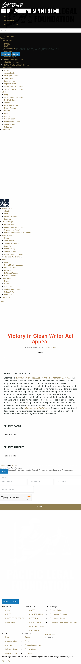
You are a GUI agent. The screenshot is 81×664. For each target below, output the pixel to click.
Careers (7, 116)
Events (6, 113)
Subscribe (8, 127)
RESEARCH (34, 618)
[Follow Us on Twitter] (50, 642)
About (6, 43)
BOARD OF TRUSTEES (14, 618)
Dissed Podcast (10, 108)
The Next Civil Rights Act (13, 89)
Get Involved (6, 110)
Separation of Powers (12, 62)
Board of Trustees (10, 49)
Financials (8, 51)
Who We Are (7, 40)
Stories (4, 92)
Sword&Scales (11, 641)
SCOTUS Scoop (10, 100)
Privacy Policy (7, 661)
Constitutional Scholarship (14, 86)
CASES (32, 610)
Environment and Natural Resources (17, 65)
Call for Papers (9, 119)
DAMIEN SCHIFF (50, 347)
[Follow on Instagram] (50, 647)
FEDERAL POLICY (36, 626)
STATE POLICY (35, 622)
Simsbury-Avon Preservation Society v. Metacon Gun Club (43, 377)
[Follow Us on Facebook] (50, 640)
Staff (6, 46)
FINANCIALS (10, 622)
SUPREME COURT (36, 630)
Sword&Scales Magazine (13, 97)
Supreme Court (10, 83)
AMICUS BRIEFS (36, 614)
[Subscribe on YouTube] (50, 645)
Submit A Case (10, 124)
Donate (2, 38)
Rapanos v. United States (37, 408)
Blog (6, 94)
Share (40, 352)
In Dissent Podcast (11, 105)
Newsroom (6, 129)
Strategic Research (11, 75)
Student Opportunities (12, 121)
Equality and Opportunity (13, 59)
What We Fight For (9, 54)
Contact (14, 601)
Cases (6, 70)
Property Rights (10, 57)
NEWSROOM (50, 634)
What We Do (7, 67)
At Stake (7, 102)
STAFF (8, 614)
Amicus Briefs (9, 73)
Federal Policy (9, 81)
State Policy (8, 78)
